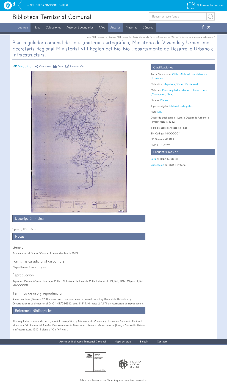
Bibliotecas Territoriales (104, 36)
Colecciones (53, 27)
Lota (153, 158)
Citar (60, 66)
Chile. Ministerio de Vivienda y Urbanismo (192, 36)
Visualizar (25, 66)
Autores (115, 27)
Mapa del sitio (123, 341)
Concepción (157, 164)
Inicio (88, 36)
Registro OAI (77, 66)
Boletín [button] (144, 341)
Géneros (147, 27)
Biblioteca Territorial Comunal (51, 17)
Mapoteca (169, 84)
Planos (195, 90)
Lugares (23, 27)
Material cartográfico (181, 106)
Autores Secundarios (80, 27)
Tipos (36, 27)
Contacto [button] (162, 341)
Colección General (187, 84)
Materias (131, 27)
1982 (159, 111)
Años (102, 27)
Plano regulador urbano (175, 90)
